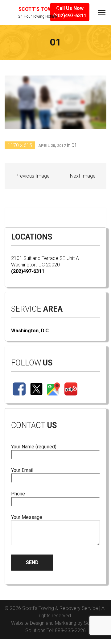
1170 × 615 (20, 145)
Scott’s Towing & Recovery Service (60, 608)
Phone (18, 494)
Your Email (22, 470)
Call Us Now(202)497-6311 (69, 12)
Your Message (26, 517)
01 (74, 145)
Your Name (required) (33, 447)
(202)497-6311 (27, 271)
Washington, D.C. (30, 331)
